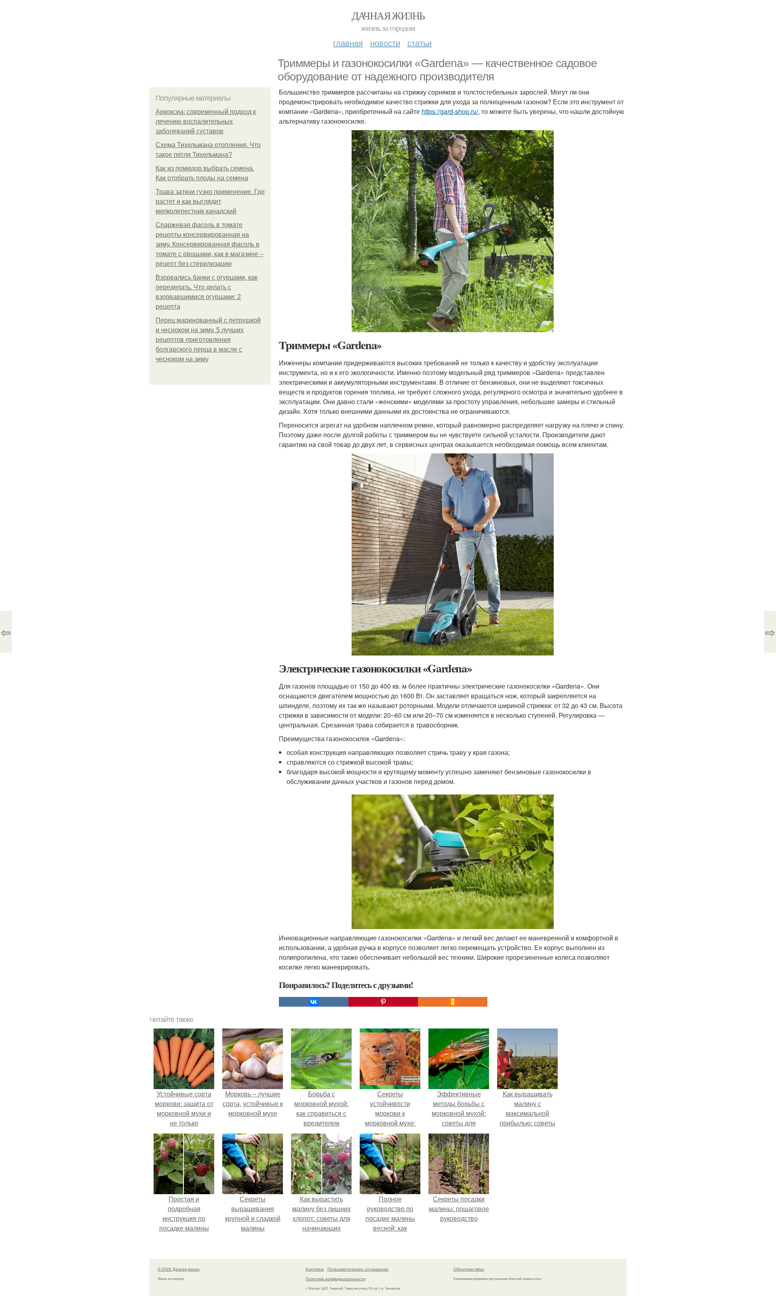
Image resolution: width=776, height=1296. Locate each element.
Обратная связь (468, 1269)
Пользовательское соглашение (357, 1269)
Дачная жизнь (388, 15)
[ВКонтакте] (313, 1002)
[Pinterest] (383, 1002)
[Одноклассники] (452, 1002)
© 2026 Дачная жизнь (179, 1269)
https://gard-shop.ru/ (450, 111)
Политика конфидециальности (335, 1278)
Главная (348, 42)
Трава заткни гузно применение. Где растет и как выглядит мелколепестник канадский (210, 201)
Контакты (315, 1269)
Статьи (419, 42)
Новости (385, 42)
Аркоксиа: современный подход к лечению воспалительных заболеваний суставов (206, 121)
